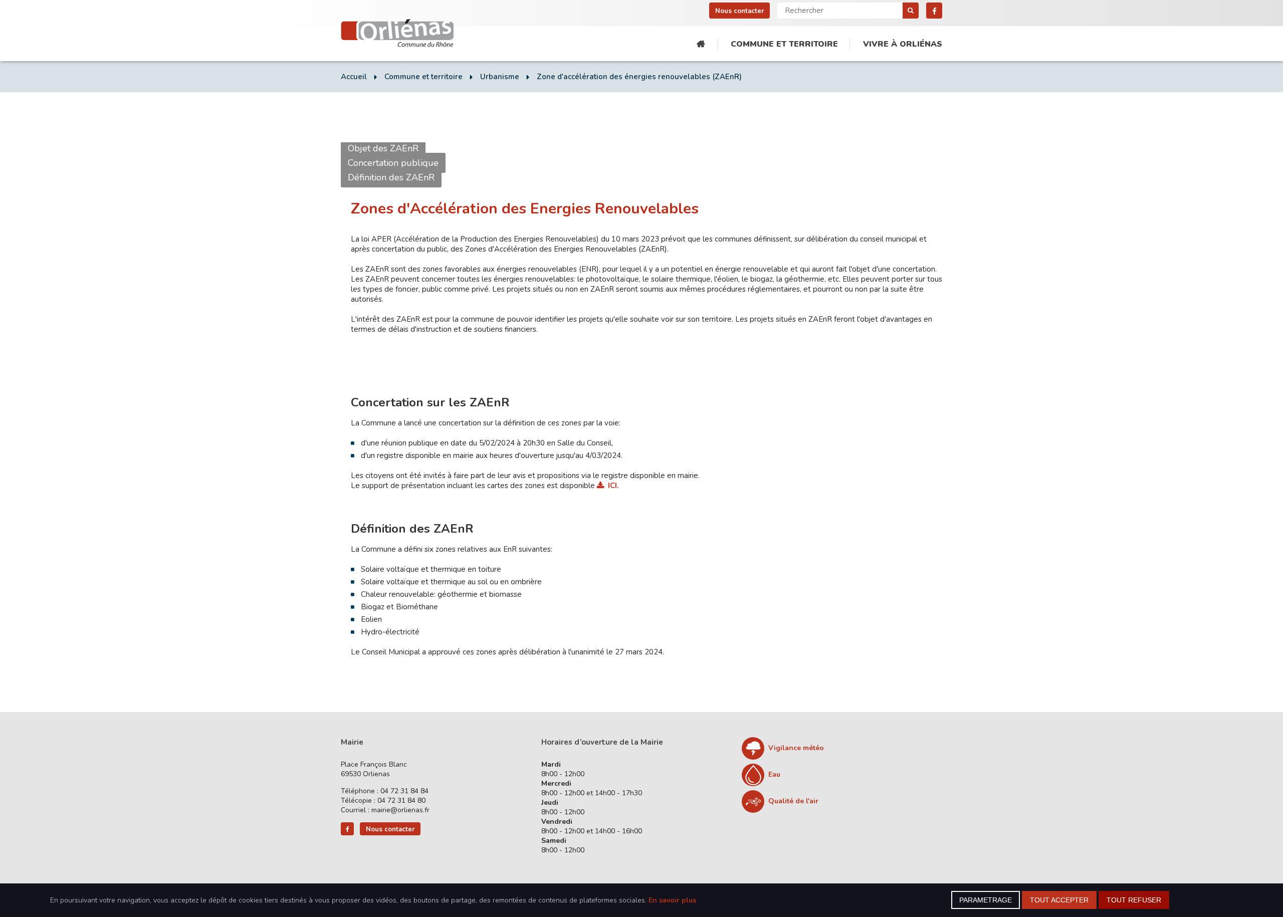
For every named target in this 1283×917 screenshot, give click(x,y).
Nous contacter (739, 11)
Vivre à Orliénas (902, 44)
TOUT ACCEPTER (1059, 900)
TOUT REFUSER (1134, 900)
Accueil (701, 44)
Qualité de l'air (793, 801)
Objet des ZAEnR (383, 148)
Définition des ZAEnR (391, 177)
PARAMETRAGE (985, 900)
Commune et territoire (784, 44)
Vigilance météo (796, 748)
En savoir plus (672, 900)
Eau (774, 774)
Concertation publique (393, 163)
